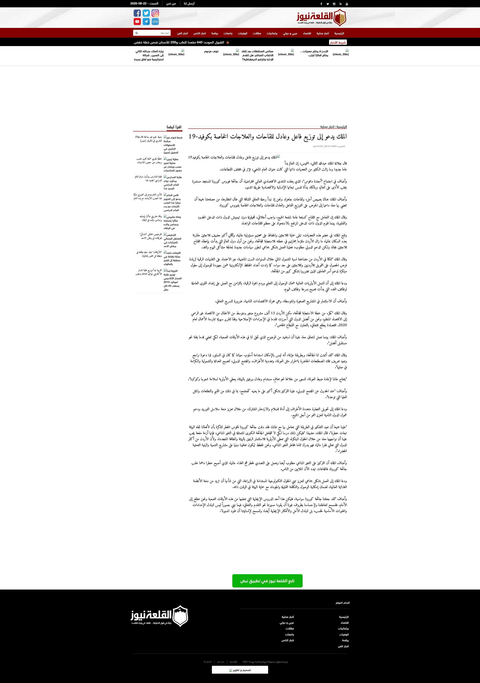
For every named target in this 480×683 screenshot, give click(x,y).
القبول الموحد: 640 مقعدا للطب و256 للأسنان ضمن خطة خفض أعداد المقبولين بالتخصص (179, 42)
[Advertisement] (240, 92)
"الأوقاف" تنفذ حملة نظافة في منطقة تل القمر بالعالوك (149, 254)
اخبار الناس (200, 32)
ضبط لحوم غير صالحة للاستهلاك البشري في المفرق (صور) (148, 139)
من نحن (171, 2)
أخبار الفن (182, 32)
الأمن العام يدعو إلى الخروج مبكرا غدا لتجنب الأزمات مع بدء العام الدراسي (147, 198)
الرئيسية (339, 32)
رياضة (215, 32)
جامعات (228, 32)
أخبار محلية (323, 32)
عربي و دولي (290, 32)
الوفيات (242, 32)
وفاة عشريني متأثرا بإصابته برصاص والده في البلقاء (151, 218)
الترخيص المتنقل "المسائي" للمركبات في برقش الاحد (151, 236)
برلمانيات (272, 32)
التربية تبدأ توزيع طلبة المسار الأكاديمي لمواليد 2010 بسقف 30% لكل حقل (149, 274)
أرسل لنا (189, 2)
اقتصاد (307, 32)
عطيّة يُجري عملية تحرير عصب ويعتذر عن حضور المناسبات (149, 160)
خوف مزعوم (211, 50)
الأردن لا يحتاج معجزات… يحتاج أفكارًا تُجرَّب (314, 52)
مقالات (257, 32)
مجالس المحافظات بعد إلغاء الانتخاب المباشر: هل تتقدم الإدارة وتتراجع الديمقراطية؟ (257, 54)
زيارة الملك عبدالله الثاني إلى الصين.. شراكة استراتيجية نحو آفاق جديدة (149, 54)
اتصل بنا (208, 661)
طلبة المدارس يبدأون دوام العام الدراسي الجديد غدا (148, 178)
